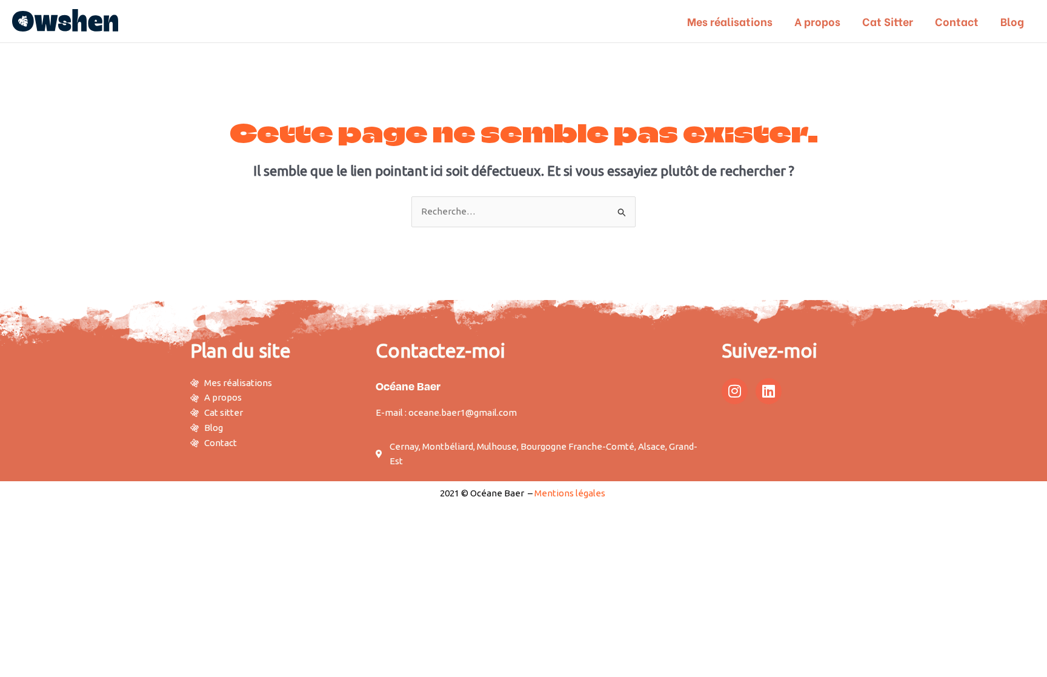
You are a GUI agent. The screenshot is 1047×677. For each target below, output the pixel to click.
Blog (1012, 21)
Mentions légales (569, 493)
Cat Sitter (887, 21)
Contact (957, 21)
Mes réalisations (730, 21)
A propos (817, 21)
